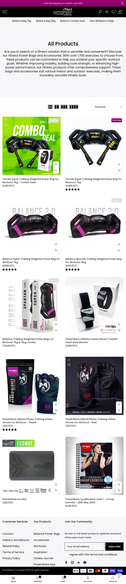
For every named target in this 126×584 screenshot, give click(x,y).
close (3, 3)
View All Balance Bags (102, 21)
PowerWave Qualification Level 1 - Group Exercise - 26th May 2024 (89, 501)
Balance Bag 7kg (21, 21)
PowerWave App (44, 564)
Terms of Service (13, 552)
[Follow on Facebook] (66, 562)
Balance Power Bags (47, 534)
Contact (7, 534)
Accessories (41, 540)
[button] (72, 189)
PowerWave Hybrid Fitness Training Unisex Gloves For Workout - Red (90, 420)
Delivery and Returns (15, 540)
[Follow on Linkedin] (78, 562)
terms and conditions (103, 554)
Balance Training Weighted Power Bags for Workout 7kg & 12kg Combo (28, 340)
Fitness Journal (43, 558)
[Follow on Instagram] (72, 562)
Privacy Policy (11, 558)
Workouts (40, 546)
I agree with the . (93, 554)
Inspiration (40, 552)
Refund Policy (11, 546)
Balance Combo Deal (72, 21)
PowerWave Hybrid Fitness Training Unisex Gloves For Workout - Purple (27, 420)
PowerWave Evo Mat (14, 499)
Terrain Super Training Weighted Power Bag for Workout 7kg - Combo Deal (30, 180)
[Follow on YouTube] (84, 562)
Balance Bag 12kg (45, 21)
